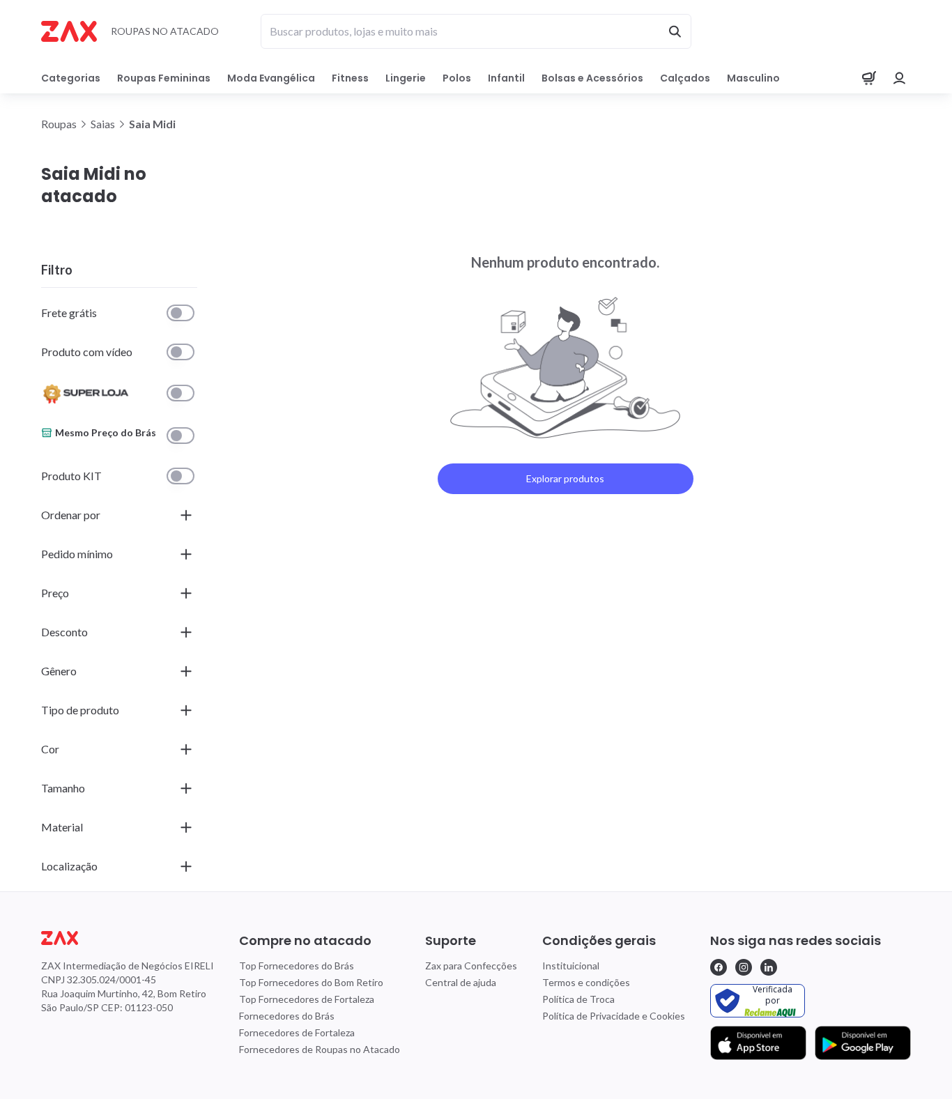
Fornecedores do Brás (287, 1016)
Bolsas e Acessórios (592, 78)
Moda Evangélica (271, 78)
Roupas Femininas (163, 78)
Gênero (59, 670)
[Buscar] (674, 31)
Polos (457, 78)
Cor (50, 748)
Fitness (350, 78)
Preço (55, 592)
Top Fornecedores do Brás (296, 965)
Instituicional (570, 965)
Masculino (753, 78)
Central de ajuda (460, 982)
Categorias (70, 78)
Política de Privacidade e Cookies (613, 1016)
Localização (69, 866)
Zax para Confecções (471, 965)
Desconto (64, 631)
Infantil (506, 78)
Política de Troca (578, 999)
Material (62, 826)
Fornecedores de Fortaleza (297, 1032)
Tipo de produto (80, 709)
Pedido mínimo (77, 553)
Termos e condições (586, 982)
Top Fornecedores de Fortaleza (306, 999)
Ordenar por (70, 514)
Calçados (685, 78)
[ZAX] (69, 31)
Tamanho (63, 787)
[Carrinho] (869, 78)
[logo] (127, 938)
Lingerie (405, 78)
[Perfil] (900, 78)
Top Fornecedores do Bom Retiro (311, 982)
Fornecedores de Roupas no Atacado (319, 1049)
